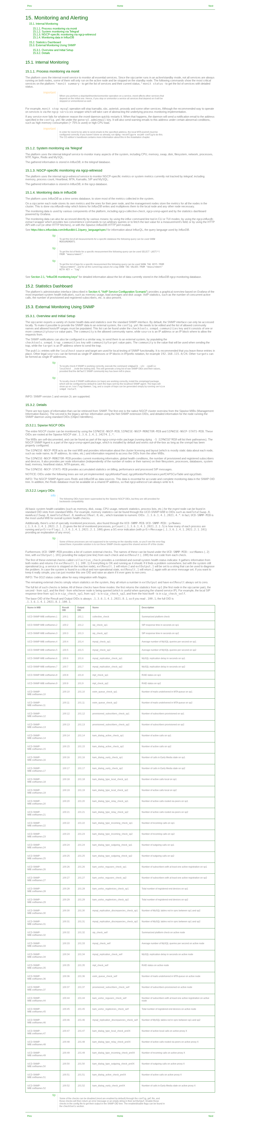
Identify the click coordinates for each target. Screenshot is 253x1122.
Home (120, 6)
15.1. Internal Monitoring (43, 23)
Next (211, 6)
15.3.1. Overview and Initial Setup (53, 50)
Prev (29, 6)
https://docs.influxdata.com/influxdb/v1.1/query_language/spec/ (69, 229)
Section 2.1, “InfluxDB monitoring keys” (54, 276)
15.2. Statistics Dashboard (45, 42)
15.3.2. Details (41, 53)
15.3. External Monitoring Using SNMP (52, 45)
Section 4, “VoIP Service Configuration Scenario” (117, 291)
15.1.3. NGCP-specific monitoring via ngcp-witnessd (64, 34)
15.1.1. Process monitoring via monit (55, 28)
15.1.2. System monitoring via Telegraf (56, 31)
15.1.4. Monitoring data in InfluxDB (53, 37)
